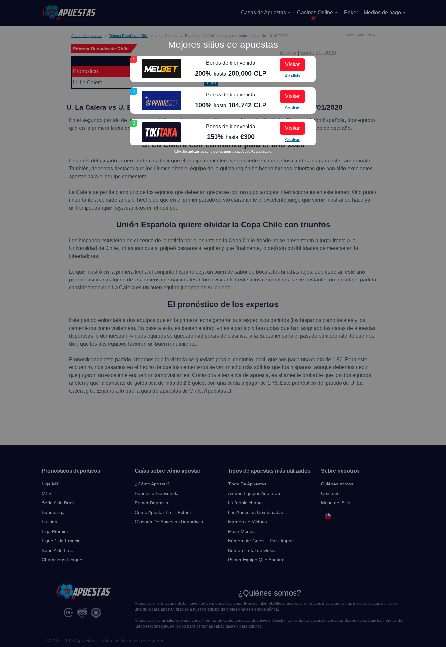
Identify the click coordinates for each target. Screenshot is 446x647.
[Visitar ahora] (161, 68)
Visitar (292, 64)
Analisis (292, 75)
